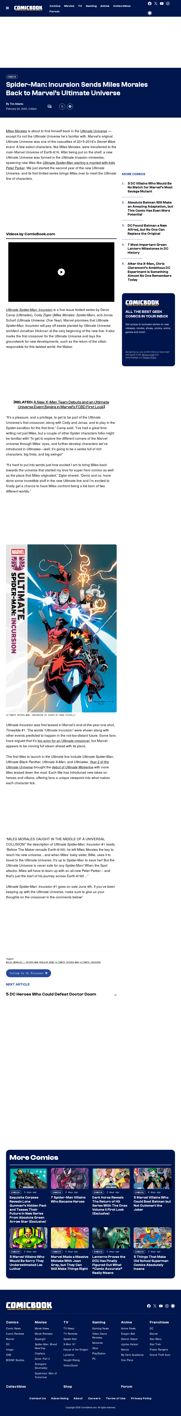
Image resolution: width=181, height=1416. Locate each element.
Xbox (95, 1348)
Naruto (125, 1349)
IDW (8, 1354)
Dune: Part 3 (42, 1358)
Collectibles (122, 6)
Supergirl (40, 1339)
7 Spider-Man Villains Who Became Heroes (68, 1199)
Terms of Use (148, 354)
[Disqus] (61, 1046)
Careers (94, 1398)
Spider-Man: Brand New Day (46, 1346)
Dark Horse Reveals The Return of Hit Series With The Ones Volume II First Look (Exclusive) (109, 1205)
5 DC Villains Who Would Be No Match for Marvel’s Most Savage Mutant (150, 188)
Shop (67, 1387)
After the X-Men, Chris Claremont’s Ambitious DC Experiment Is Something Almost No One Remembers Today (149, 272)
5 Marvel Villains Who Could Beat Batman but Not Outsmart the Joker (152, 1203)
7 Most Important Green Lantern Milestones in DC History (148, 249)
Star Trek (155, 1344)
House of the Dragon (75, 1349)
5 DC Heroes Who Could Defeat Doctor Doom (51, 994)
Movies (69, 6)
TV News (68, 1328)
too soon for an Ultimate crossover (64, 740)
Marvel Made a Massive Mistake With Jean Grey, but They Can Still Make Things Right (69, 1263)
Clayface (40, 1353)
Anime (105, 6)
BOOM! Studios (15, 1360)
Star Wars (155, 1339)
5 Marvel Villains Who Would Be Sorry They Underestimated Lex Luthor (27, 1263)
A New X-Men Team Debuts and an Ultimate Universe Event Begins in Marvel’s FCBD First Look (63, 404)
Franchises (159, 1322)
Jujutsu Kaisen (129, 1344)
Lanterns (68, 1354)
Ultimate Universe (93, 130)
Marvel (10, 1339)
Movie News (42, 1328)
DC (8, 1344)
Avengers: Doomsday (41, 1366)
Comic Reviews (15, 1333)
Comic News (13, 1328)
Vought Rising (71, 1360)
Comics (55, 6)
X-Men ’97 (69, 1344)
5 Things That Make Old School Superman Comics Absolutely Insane (151, 1263)
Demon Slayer (129, 1339)
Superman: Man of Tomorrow (46, 1375)
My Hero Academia (132, 1354)
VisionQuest (70, 1365)
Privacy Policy (149, 357)
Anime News (128, 1328)
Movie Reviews (43, 1333)
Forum (54, 11)
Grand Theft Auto (160, 1354)
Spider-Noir (70, 1339)
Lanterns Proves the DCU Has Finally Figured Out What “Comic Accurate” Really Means (108, 1265)
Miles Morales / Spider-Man (22, 962)
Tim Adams (16, 103)
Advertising (59, 1398)
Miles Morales (16, 130)
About (78, 1398)
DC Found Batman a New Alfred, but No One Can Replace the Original (147, 230)
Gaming (91, 6)
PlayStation (99, 1353)
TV (80, 6)
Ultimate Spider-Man (67, 962)
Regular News (46, 962)
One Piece (127, 1360)
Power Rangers (159, 1349)
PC (94, 1358)
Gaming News (100, 1328)
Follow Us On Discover (27, 973)
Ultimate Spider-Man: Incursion (29, 309)
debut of (72, 767)
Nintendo (97, 1343)
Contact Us (37, 1398)
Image (9, 1349)
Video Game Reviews (99, 1335)
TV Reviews (70, 1333)
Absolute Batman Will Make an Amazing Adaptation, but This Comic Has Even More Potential (150, 208)
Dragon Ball (128, 1333)
